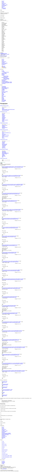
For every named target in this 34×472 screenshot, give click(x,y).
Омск (3, 27)
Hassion (3, 98)
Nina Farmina (4, 96)
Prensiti (3, 94)
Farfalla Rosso (4, 86)
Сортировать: (2, 164)
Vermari (3, 99)
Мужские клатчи (6, 76)
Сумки (3, 70)
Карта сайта (3, 437)
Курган (3, 46)
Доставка (3, 62)
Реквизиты (3, 435)
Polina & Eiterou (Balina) (5, 87)
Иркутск (3, 35)
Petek (2, 95)
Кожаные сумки (4, 79)
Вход (5, 54)
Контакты (3, 6)
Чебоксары (3, 45)
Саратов (3, 34)
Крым (3, 36)
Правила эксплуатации (5, 434)
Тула (2, 49)
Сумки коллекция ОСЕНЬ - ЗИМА (7, 455)
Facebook (3, 461)
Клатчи (3, 75)
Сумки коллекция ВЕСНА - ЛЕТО (7, 82)
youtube (3, 463)
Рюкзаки (3, 71)
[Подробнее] (2, 173)
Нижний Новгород (4, 25)
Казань (3, 26)
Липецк (3, 41)
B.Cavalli (3, 101)
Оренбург (3, 47)
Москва (3, 22)
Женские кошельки (6, 78)
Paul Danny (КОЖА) (5, 91)
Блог (2, 438)
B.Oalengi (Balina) (4, 88)
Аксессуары (3, 80)
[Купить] (4, 173)
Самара (3, 28)
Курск (3, 50)
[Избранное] (2, 174)
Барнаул (3, 38)
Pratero (3, 97)
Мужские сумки (4, 73)
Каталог (3, 59)
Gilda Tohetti (3, 92)
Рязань (3, 39)
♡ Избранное (4, 8)
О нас (3, 1)
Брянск (3, 44)
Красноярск (3, 30)
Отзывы (3, 2)
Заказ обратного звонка (3, 55)
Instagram (3, 462)
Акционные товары (5, 81)
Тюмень (3, 37)
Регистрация (4, 7)
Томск (3, 51)
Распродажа (3, 83)
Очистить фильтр (2, 162)
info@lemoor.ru (4, 468)
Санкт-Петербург (4, 23)
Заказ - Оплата (4, 3)
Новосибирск (4, 24)
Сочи (2, 40)
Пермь (3, 31)
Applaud (3, 89)
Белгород (3, 43)
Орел (2, 48)
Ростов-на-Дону (4, 29)
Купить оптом (4, 5)
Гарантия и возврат (4, 4)
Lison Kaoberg (4, 100)
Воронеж (3, 32)
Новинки (3, 74)
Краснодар (3, 33)
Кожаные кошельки (5, 77)
